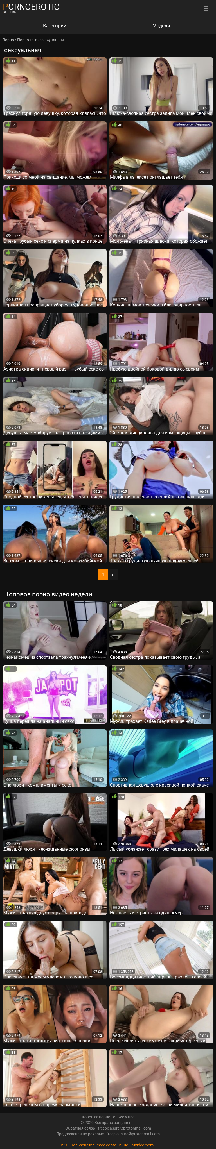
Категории (54, 25)
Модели (161, 25)
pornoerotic (31, 6)
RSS (63, 1145)
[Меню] (206, 8)
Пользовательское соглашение (99, 1145)
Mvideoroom (143, 1145)
